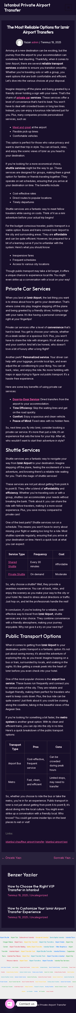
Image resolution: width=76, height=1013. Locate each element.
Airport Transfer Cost (28, 951)
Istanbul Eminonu (59, 951)
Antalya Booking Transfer (60, 972)
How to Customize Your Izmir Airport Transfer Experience (37, 910)
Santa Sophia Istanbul (57, 937)
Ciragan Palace (8, 942)
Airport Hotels (59, 942)
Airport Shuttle (4, 937)
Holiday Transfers (29, 986)
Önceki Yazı (11, 857)
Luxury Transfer (49, 991)
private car (23, 97)
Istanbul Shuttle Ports (58, 977)
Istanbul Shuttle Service (25, 972)
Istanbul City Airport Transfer (44, 977)
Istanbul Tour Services (62, 961)
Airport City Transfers (46, 942)
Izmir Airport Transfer (6, 967)
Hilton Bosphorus (61, 947)
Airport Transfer (47, 961)
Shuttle (35, 991)
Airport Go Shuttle (48, 972)
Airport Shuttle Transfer (44, 951)
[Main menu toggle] (68, 7)
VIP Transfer (42, 991)
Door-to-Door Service (26, 399)
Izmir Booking (65, 967)
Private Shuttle (16, 574)
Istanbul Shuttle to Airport (61, 986)
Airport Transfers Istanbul (55, 956)
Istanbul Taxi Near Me (69, 977)
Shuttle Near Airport (18, 986)
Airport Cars (18, 942)
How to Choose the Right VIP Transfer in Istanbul (31, 888)
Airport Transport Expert (40, 981)
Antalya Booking (43, 967)
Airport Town (24, 961)
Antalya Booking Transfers (12, 972)
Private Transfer (3, 981)
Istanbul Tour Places (14, 956)
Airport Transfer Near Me (14, 981)
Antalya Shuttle (35, 967)
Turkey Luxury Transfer (37, 972)
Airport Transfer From (38, 956)
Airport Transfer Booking (17, 947)
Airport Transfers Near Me (28, 981)
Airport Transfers (35, 961)
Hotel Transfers (70, 972)
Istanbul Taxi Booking (32, 977)
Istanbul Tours (70, 937)
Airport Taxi (14, 937)
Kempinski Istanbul (42, 937)
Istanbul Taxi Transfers (66, 981)
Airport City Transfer (31, 942)
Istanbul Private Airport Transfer (27, 7)
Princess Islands (12, 961)
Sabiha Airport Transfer (34, 947)
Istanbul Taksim (49, 947)
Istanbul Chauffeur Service (7, 977)
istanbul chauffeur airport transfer (25, 841)
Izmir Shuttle (15, 967)
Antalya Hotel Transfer (25, 967)
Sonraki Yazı (64, 857)
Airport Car (70, 986)
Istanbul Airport (14, 951)
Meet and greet (22, 127)
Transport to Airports (39, 986)
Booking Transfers (49, 986)
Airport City (69, 956)
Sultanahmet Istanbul (26, 937)
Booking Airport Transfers (53, 981)
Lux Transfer (30, 991)
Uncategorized (39, 895)
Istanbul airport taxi (57, 841)
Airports (23, 991)
